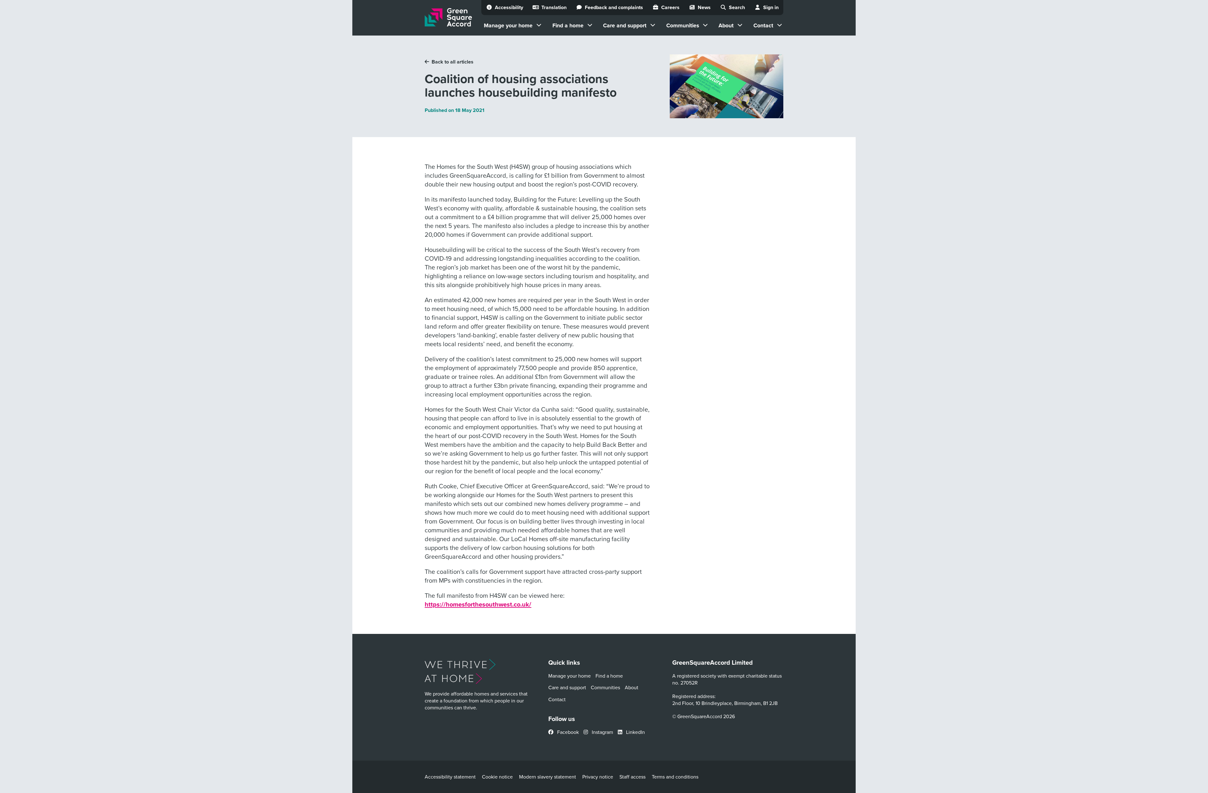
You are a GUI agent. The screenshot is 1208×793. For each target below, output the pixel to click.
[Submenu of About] (740, 25)
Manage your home (508, 25)
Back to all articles (452, 61)
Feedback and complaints (614, 7)
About (726, 25)
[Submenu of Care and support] (653, 25)
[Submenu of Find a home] (590, 25)
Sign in (771, 7)
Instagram (601, 732)
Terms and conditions (675, 776)
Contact (763, 25)
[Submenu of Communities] (705, 25)
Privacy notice (597, 776)
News (704, 7)
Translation (554, 7)
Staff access (632, 776)
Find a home (568, 25)
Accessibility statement (450, 776)
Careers (670, 7)
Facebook (567, 732)
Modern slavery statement (547, 776)
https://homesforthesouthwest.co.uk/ (478, 604)
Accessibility (509, 7)
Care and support (624, 25)
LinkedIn (635, 732)
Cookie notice (497, 776)
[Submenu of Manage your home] (539, 25)
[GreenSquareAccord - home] (448, 17)
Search (737, 7)
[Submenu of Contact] (779, 25)
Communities (682, 25)
